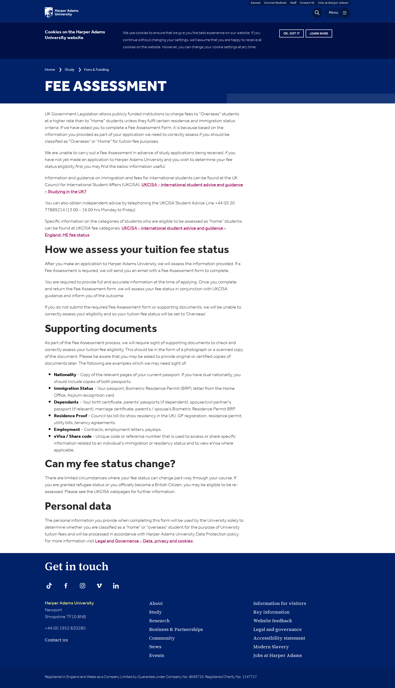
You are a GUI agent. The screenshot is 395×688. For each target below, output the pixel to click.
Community (162, 638)
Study (70, 70)
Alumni (255, 3)
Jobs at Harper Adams (277, 655)
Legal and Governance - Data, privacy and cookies (144, 541)
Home (50, 70)
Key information (271, 612)
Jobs (333, 3)
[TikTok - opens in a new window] (49, 585)
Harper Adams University (69, 603)
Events (156, 655)
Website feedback (272, 620)
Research (159, 620)
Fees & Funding (96, 70)
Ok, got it (291, 33)
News (155, 646)
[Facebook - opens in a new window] (66, 585)
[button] (317, 12)
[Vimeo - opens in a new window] (99, 585)
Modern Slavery (271, 646)
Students (275, 3)
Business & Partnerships (176, 629)
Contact (307, 3)
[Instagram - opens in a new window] (82, 585)
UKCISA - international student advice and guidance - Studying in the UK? (144, 188)
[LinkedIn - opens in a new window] (116, 585)
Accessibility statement (279, 638)
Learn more (319, 33)
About (156, 603)
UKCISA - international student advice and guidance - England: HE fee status (135, 232)
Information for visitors (279, 603)
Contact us (56, 640)
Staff (293, 3)
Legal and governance (277, 629)
